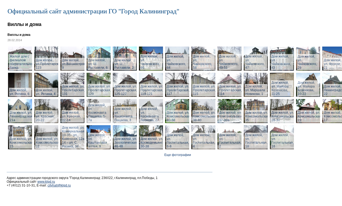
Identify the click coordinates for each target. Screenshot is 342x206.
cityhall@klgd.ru (59, 185)
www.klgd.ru (46, 182)
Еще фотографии (177, 155)
